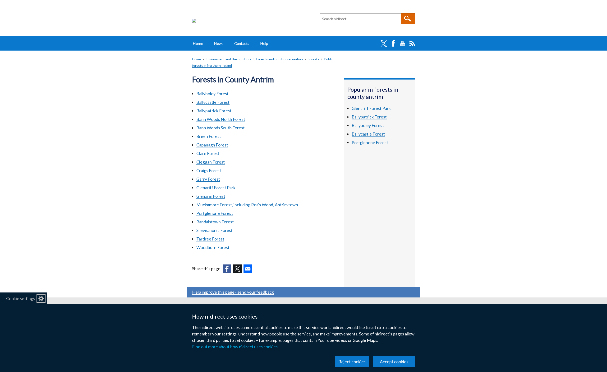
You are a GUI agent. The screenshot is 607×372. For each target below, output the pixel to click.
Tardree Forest (210, 238)
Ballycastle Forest (213, 102)
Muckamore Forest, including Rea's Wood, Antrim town (247, 204)
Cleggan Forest (210, 162)
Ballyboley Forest (212, 93)
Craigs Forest (208, 170)
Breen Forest (208, 136)
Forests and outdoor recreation (279, 59)
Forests (313, 59)
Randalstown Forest (215, 221)
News (218, 43)
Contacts (241, 43)
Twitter (383, 43)
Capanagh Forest (212, 144)
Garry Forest (208, 179)
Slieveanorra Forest (214, 230)
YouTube (402, 43)
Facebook (393, 43)
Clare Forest (207, 153)
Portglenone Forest (214, 213)
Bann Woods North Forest (220, 119)
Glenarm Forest (210, 196)
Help (264, 43)
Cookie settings (20, 298)
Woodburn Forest (213, 247)
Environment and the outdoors (228, 59)
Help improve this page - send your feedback (233, 292)
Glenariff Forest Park (215, 187)
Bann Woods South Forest (220, 127)
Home (198, 43)
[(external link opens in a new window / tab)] (227, 268)
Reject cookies (352, 361)
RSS (412, 43)
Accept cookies (394, 361)
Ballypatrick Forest (213, 110)
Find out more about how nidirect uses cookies (235, 346)
